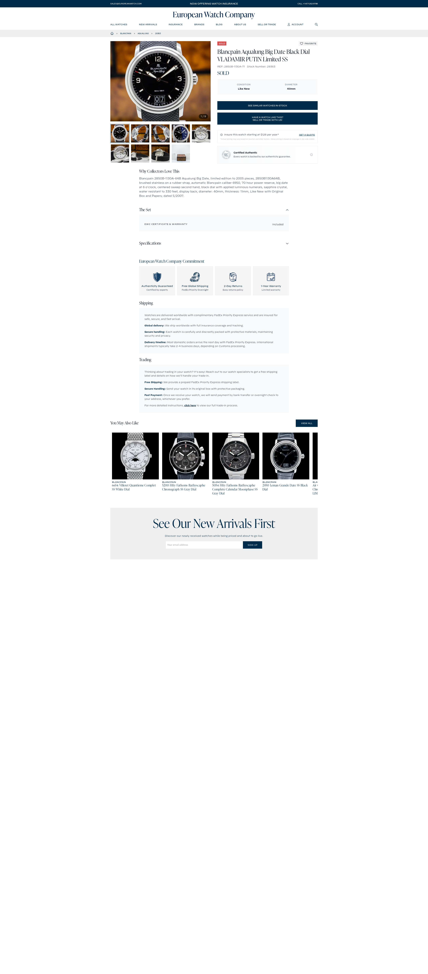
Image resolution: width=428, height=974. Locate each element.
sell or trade (267, 24)
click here (190, 405)
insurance (176, 24)
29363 (158, 33)
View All (306, 423)
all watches (118, 24)
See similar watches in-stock (267, 105)
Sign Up (252, 545)
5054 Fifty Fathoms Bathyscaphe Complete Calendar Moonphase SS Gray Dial (235, 489)
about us (240, 24)
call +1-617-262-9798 (308, 4)
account (297, 24)
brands (199, 24)
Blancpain (125, 33)
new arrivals (148, 24)
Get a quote (307, 135)
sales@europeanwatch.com (125, 4)
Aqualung (143, 33)
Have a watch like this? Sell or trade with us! (267, 118)
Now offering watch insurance (214, 3)
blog (219, 24)
